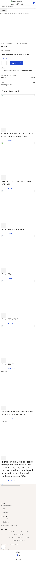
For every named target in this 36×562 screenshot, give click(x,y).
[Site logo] (18, 3)
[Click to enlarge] (3, 547)
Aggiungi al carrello (17, 63)
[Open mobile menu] (2, 3)
